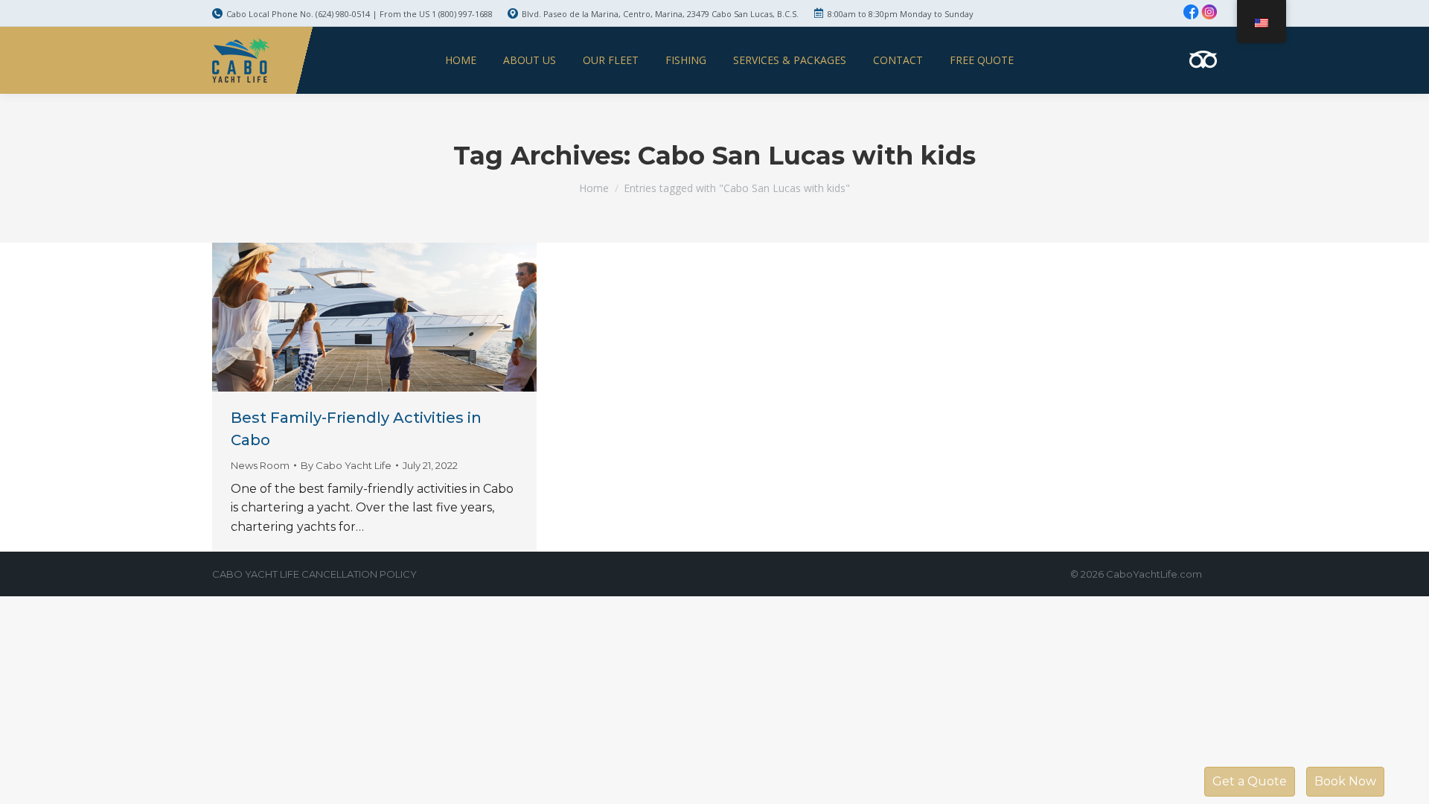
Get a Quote (1249, 781)
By (346, 465)
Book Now (1345, 781)
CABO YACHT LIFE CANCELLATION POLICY (314, 574)
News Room (260, 465)
